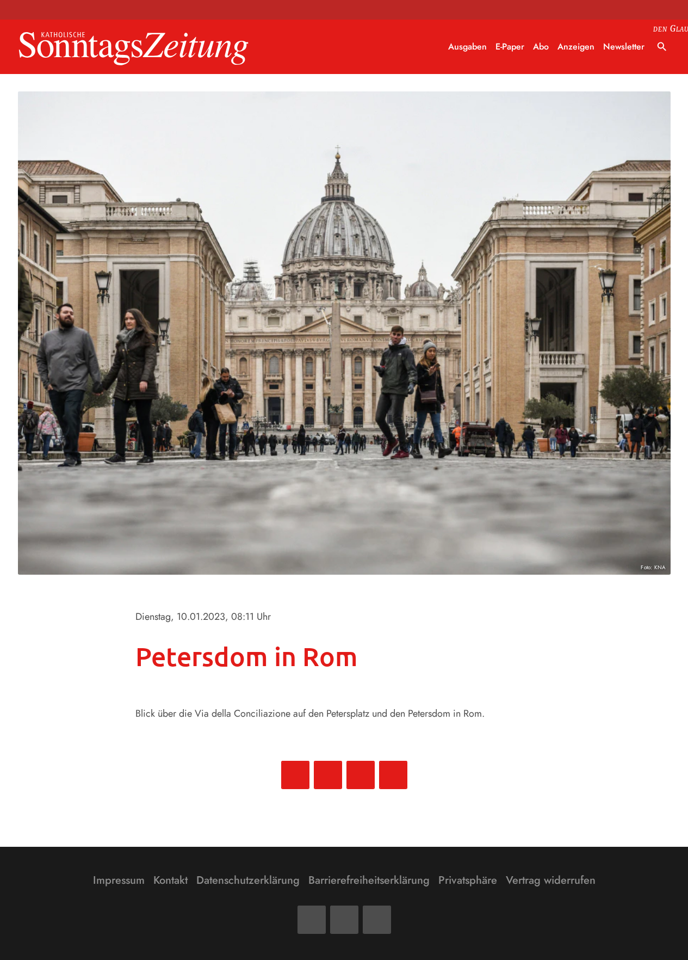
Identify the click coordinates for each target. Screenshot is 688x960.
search (662, 47)
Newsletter (623, 46)
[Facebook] (311, 920)
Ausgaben (467, 46)
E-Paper (509, 46)
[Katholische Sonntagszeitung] (134, 47)
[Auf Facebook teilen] (295, 775)
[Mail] (344, 920)
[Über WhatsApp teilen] (360, 775)
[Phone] (377, 920)
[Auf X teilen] (328, 775)
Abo (541, 46)
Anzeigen (575, 46)
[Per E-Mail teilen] (393, 775)
